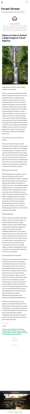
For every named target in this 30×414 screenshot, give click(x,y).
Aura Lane (12, 24)
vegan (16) (23, 399)
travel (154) (21, 401)
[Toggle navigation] (27, 2)
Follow (17, 23)
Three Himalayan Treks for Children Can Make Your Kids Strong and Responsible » (14, 333)
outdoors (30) (16, 399)
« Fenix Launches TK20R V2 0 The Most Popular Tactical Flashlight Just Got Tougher (14, 330)
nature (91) (14, 401)
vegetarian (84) (18, 404)
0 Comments (14, 345)
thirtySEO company (18, 412)
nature (4, 326)
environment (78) (8, 399)
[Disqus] (14, 368)
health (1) (8, 401)
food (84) (11, 404)
